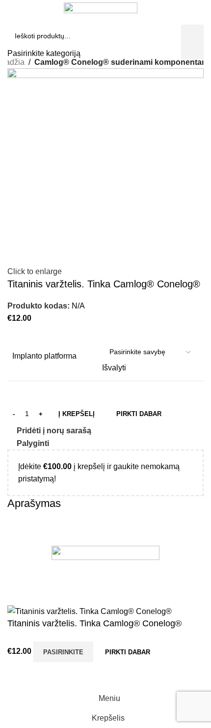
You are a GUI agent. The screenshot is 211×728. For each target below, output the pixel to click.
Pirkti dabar (127, 652)
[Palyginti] (174, 652)
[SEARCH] (193, 26)
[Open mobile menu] (11, 26)
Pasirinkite (63, 652)
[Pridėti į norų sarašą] (19, 676)
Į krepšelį (76, 414)
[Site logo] (100, 7)
